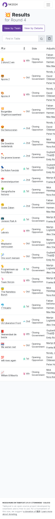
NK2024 (12, 4)
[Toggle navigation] (48, 5)
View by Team (12, 28)
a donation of (31, 511)
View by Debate (33, 28)
